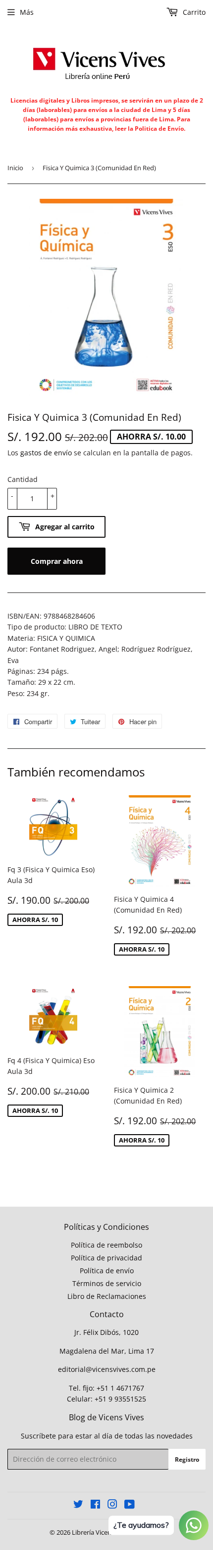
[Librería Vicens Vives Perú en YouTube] (129, 1505)
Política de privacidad (106, 1257)
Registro (187, 1459)
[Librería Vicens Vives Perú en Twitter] (78, 1505)
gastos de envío (46, 452)
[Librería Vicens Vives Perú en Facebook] (95, 1505)
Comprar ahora (57, 561)
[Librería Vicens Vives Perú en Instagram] (112, 1505)
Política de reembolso (106, 1245)
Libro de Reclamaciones (106, 1296)
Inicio (15, 167)
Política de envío (107, 1270)
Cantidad (22, 479)
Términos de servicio (106, 1283)
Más (27, 12)
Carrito (193, 12)
